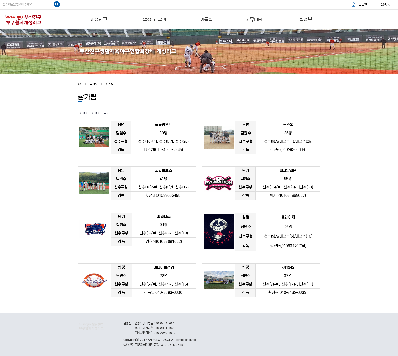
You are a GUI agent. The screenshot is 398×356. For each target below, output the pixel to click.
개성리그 (98, 19)
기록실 (206, 19)
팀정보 (305, 19)
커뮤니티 (253, 19)
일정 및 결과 (154, 19)
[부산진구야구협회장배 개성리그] (23, 19)
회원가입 (385, 4)
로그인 (363, 4)
